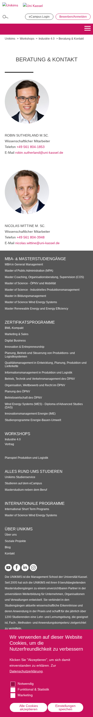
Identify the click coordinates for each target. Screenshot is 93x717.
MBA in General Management (24, 264)
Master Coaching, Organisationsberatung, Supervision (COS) (44, 277)
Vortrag (9, 444)
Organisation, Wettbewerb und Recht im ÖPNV (35, 385)
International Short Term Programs (27, 509)
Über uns (11, 534)
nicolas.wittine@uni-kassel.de (37, 243)
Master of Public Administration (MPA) (29, 270)
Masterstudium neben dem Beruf (26, 489)
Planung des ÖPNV (17, 391)
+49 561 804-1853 (31, 147)
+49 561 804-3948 (31, 237)
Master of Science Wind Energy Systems (31, 302)
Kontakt (10, 553)
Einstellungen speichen (65, 707)
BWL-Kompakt (14, 328)
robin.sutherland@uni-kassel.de (39, 152)
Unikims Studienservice (20, 477)
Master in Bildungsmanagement (25, 296)
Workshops (27, 38)
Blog (8, 547)
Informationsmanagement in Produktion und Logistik (38, 372)
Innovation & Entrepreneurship (24, 346)
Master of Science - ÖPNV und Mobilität (30, 283)
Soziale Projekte (15, 541)
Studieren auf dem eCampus (23, 483)
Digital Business (15, 340)
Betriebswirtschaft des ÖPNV (23, 397)
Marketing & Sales (16, 334)
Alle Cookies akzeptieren (28, 707)
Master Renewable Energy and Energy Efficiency (36, 308)
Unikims (10, 38)
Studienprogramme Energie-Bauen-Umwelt (33, 420)
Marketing (25, 695)
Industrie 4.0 (47, 38)
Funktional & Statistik (33, 689)
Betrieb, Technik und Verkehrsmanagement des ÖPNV (40, 378)
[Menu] (87, 29)
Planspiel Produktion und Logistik (26, 457)
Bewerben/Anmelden (73, 16)
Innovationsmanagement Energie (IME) (30, 413)
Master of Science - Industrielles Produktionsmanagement (42, 289)
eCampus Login (39, 16)
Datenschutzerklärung (26, 671)
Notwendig (26, 683)
